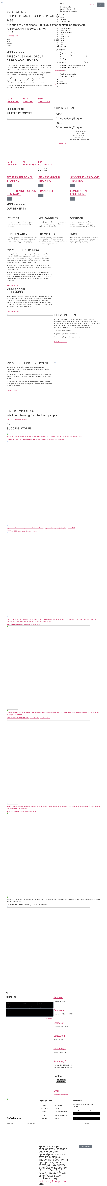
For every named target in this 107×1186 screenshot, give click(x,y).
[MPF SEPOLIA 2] (10, 157)
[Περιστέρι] (56, 1005)
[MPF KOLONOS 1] (25, 157)
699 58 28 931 (61, 1082)
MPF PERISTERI (13, 100)
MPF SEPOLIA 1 (44, 100)
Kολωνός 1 (60, 1048)
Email (57, 1090)
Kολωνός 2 (60, 1061)
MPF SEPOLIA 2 (13, 163)
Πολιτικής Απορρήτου (52, 1181)
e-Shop (61, 81)
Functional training (66, 32)
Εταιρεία (61, 4)
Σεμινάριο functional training (69, 67)
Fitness (61, 25)
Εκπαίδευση (62, 62)
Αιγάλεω (58, 997)
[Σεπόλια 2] (56, 1031)
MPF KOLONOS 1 (29, 163)
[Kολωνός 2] (56, 1057)
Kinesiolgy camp (65, 59)
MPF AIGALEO (28, 100)
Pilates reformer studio (67, 76)
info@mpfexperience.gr (61, 1094)
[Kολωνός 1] (56, 1044)
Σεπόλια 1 (59, 1023)
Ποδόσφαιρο (63, 49)
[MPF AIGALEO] (25, 94)
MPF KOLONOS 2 (45, 163)
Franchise (62, 71)
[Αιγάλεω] (56, 993)
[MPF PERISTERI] (10, 94)
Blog (60, 79)
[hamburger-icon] (84, 3)
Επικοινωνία (63, 83)
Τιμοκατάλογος (65, 21)
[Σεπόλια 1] (56, 1018)
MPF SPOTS (62, 14)
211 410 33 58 (61, 1080)
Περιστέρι (59, 1010)
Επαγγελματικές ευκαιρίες (68, 11)
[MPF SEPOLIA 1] (40, 94)
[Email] (56, 1086)
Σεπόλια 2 (59, 1035)
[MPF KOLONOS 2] (40, 157)
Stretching (63, 46)
